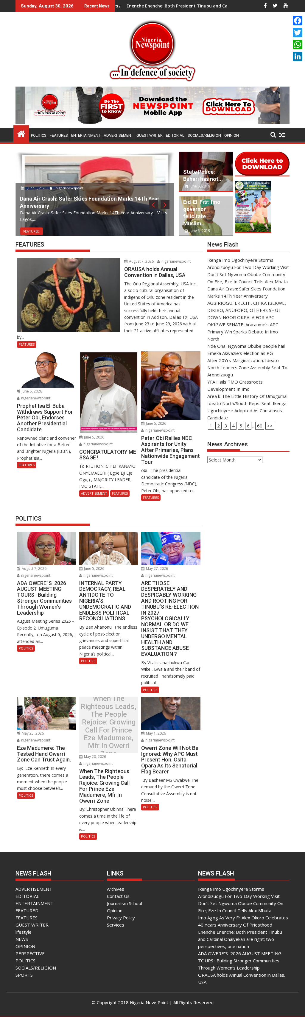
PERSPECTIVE (30, 953)
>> (270, 426)
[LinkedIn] (298, 56)
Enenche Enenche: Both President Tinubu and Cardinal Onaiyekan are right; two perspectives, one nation (240, 939)
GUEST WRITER (149, 135)
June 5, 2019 (199, 186)
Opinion (114, 910)
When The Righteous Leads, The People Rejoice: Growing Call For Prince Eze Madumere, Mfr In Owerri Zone (108, 726)
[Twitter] (298, 33)
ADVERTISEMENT (118, 135)
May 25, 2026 (32, 733)
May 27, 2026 (156, 568)
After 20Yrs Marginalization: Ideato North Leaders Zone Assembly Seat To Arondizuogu (247, 367)
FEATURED (31, 231)
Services (115, 925)
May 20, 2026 (94, 756)
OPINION (231, 135)
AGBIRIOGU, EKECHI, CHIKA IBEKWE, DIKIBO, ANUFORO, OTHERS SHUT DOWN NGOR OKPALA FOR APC (246, 310)
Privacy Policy (121, 918)
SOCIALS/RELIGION (204, 135)
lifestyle (23, 932)
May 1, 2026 (155, 733)
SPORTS (24, 975)
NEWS (21, 939)
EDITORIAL (175, 135)
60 (259, 426)
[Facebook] (298, 21)
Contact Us (118, 896)
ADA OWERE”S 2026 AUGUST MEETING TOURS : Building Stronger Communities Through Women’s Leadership (239, 960)
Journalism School (124, 903)
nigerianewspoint (69, 188)
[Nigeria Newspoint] (21, 133)
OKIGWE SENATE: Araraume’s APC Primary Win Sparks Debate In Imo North (242, 331)
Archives (115, 889)
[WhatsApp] (298, 44)
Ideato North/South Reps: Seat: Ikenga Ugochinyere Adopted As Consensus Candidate (247, 410)
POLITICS (38, 135)
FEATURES (59, 135)
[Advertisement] (248, 507)
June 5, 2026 (37, 188)
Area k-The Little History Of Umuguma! (247, 396)
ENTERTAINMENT (85, 135)
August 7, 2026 (141, 261)
